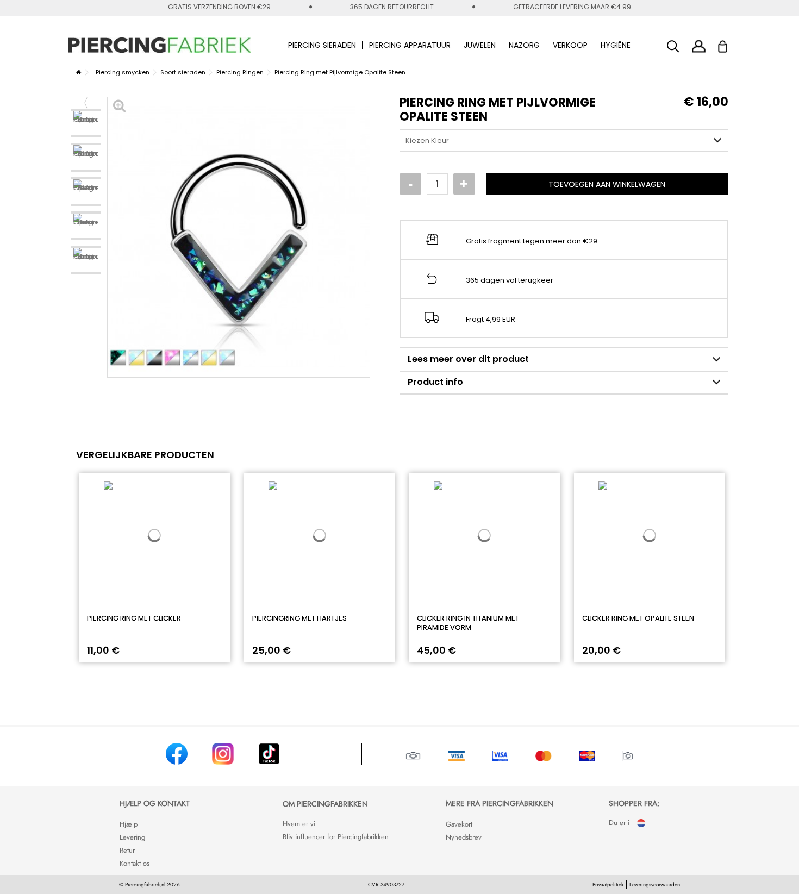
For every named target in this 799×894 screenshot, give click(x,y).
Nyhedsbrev (464, 837)
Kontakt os (134, 863)
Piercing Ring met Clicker (134, 618)
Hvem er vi (299, 823)
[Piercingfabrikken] (160, 45)
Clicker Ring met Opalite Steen (638, 618)
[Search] (673, 46)
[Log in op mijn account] (699, 46)
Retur (127, 850)
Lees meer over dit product (468, 359)
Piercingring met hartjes (299, 618)
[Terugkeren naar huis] (79, 72)
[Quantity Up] (464, 184)
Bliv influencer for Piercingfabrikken (336, 837)
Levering (132, 837)
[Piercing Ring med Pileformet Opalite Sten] (85, 123)
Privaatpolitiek (607, 884)
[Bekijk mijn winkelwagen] (729, 43)
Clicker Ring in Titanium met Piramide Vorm (468, 623)
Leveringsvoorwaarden (654, 884)
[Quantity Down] (410, 184)
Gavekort (459, 824)
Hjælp (129, 824)
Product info (435, 382)
